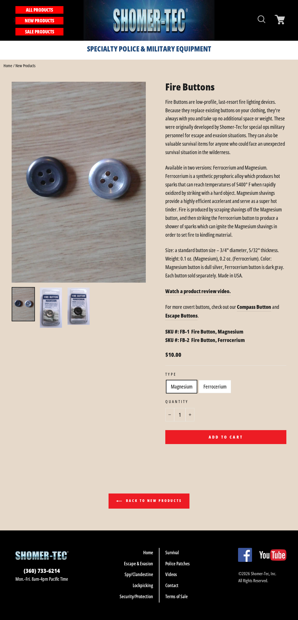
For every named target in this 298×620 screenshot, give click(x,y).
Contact (171, 585)
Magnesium (181, 386)
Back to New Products (153, 500)
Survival (172, 552)
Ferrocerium (214, 386)
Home (7, 65)
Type (171, 374)
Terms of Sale (176, 596)
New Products (39, 20)
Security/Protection (136, 596)
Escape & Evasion (138, 563)
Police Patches (177, 563)
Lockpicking (143, 585)
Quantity (177, 401)
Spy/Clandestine (139, 574)
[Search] (66, 20)
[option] (79, 182)
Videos (171, 574)
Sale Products (39, 31)
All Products (39, 10)
